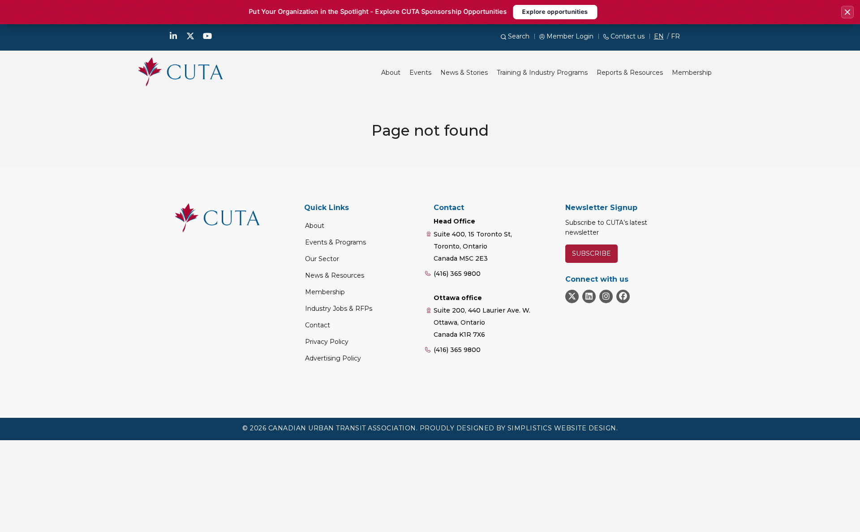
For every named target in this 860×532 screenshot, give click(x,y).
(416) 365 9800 (457, 274)
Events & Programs (335, 242)
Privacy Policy (326, 342)
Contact (317, 325)
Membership (325, 292)
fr (675, 36)
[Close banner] (847, 12)
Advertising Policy (333, 358)
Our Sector (322, 259)
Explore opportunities (555, 11)
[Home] (180, 71)
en (659, 36)
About (314, 226)
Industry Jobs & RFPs (338, 309)
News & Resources (334, 275)
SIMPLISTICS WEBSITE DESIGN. (562, 428)
